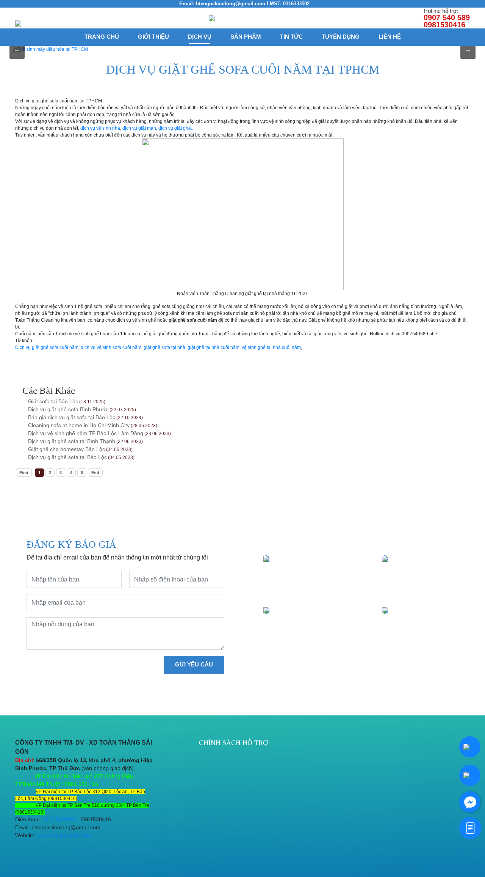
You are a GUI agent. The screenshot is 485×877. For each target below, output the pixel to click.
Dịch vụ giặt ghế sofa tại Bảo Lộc (67, 457)
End (95, 472)
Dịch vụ (199, 36)
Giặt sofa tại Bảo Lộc (53, 401)
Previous (17, 49)
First (23, 472)
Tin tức (291, 36)
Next (468, 49)
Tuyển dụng (341, 36)
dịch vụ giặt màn (139, 128)
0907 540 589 (59, 819)
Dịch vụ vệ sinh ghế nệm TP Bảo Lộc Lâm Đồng (85, 433)
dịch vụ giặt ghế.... (176, 128)
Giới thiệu (153, 36)
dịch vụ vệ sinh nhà (100, 128)
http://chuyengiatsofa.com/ (64, 835)
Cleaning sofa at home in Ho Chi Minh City (79, 425)
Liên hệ (390, 36)
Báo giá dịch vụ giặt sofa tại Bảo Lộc (71, 417)
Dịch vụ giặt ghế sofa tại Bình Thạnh (71, 441)
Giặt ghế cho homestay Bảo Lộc (66, 449)
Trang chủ (101, 36)
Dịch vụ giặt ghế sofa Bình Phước (68, 409)
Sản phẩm (245, 36)
